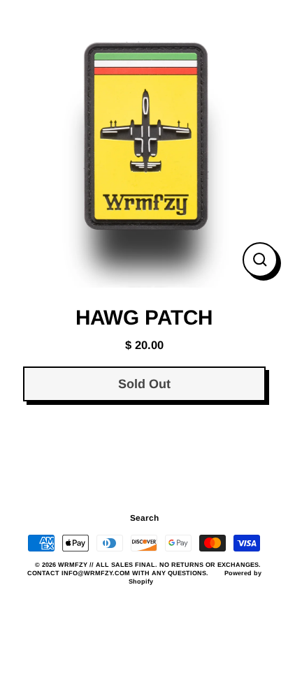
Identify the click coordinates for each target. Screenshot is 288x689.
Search (144, 518)
